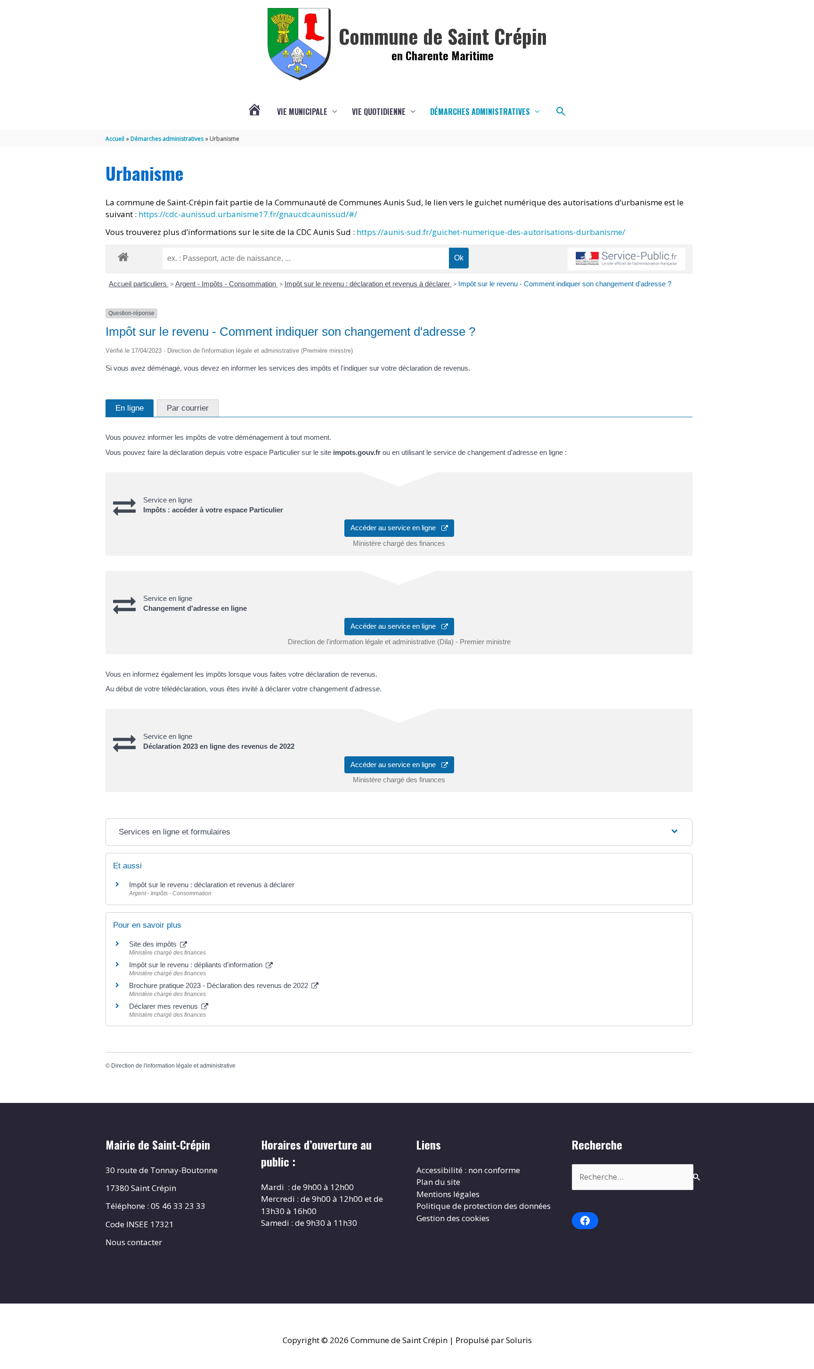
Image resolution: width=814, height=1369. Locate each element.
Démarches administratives (480, 111)
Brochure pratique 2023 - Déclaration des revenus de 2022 (219, 985)
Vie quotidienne (379, 111)
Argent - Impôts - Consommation (226, 284)
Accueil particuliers (139, 284)
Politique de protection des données (483, 1205)
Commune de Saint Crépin (443, 35)
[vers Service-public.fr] (626, 259)
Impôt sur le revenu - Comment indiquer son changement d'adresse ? (564, 284)
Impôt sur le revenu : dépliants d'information (196, 965)
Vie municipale (302, 111)
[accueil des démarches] (123, 255)
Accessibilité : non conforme (468, 1170)
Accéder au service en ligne (395, 528)
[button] (561, 111)
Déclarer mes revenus (164, 1006)
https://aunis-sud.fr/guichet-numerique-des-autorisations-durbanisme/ (491, 232)
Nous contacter (134, 1242)
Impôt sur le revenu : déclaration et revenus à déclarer (368, 284)
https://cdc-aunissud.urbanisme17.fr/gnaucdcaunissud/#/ (247, 214)
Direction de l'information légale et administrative (173, 1065)
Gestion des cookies (452, 1218)
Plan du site (438, 1181)
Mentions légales (448, 1194)
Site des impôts (154, 944)
